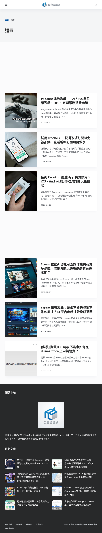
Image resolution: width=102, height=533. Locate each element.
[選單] (6, 4)
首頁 (7, 20)
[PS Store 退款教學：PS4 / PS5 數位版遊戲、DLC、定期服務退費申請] (21, 110)
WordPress (88, 524)
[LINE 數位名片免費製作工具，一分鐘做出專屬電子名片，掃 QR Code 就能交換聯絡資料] (57, 464)
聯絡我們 (29, 524)
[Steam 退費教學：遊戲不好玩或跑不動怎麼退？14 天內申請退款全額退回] (21, 319)
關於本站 (8, 524)
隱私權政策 (9, 528)
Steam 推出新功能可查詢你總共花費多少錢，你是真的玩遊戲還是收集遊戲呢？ (66, 268)
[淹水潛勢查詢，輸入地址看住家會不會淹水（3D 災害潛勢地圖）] (57, 478)
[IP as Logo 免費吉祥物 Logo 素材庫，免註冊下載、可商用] (10, 491)
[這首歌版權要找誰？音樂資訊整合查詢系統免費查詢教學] (10, 505)
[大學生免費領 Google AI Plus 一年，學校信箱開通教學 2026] (57, 505)
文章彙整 (18, 524)
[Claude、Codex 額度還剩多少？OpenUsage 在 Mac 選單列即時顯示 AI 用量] (57, 491)
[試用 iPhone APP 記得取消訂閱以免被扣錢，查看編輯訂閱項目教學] (21, 149)
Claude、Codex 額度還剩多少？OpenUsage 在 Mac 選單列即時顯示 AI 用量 (80, 491)
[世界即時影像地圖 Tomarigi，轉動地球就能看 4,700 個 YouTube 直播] (10, 464)
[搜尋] (96, 5)
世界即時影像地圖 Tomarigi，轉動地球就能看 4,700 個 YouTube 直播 (33, 463)
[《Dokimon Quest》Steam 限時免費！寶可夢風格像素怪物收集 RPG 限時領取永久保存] (10, 478)
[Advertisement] (51, 68)
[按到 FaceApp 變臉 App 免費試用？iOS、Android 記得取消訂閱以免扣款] (21, 191)
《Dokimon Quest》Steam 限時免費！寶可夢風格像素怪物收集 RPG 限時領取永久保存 (33, 477)
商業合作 (39, 524)
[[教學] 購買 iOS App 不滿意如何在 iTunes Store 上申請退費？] (21, 358)
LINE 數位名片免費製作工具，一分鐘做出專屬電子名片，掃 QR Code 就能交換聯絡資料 (79, 463)
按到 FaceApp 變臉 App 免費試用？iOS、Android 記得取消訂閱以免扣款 (66, 181)
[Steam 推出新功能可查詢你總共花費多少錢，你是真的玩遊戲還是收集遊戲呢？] (21, 278)
